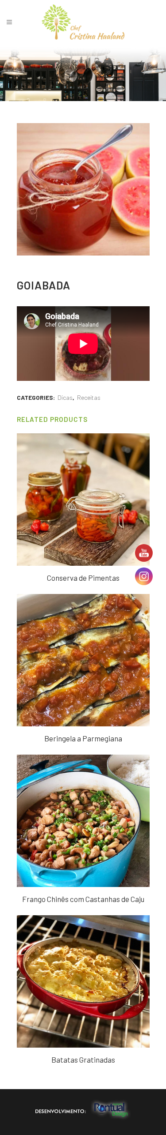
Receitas (88, 397)
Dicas (65, 397)
